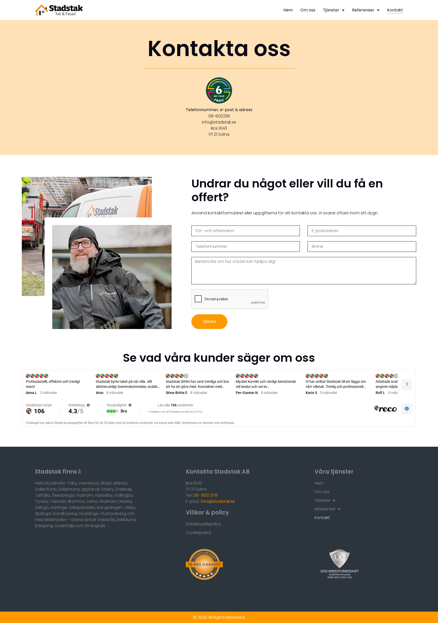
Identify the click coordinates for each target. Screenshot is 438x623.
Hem (288, 10)
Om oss (307, 10)
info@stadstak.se (218, 501)
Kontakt (395, 10)
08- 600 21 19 (205, 495)
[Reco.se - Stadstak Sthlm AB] (219, 90)
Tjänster (331, 10)
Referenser (363, 10)
